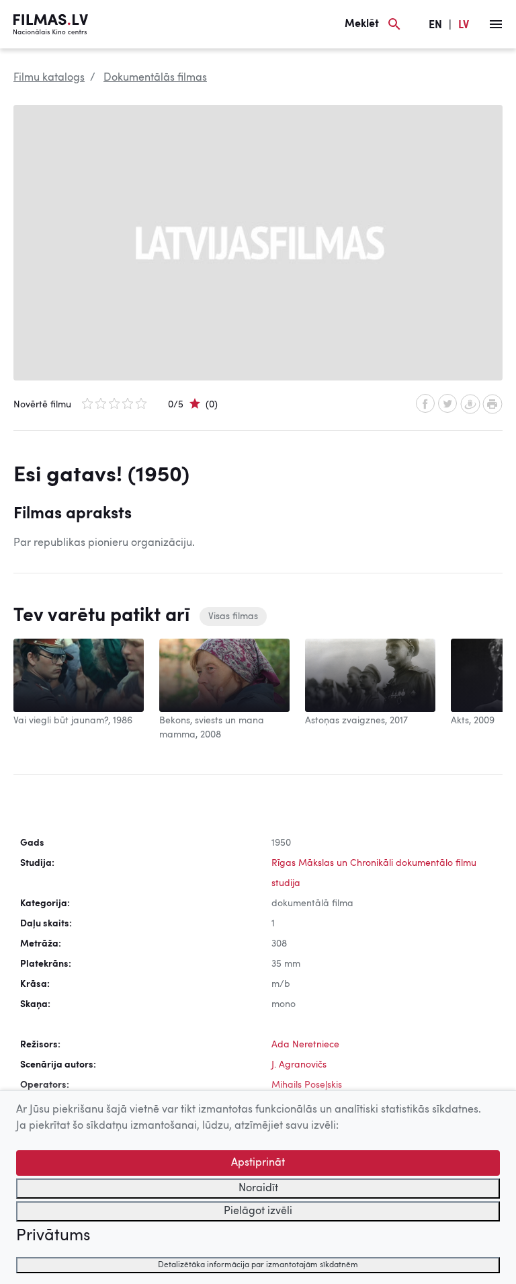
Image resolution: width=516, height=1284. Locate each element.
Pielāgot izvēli (258, 1211)
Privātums (53, 1236)
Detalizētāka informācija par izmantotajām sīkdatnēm (258, 1265)
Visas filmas (233, 616)
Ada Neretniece (305, 1044)
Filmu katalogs (49, 78)
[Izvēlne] (496, 24)
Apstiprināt (258, 1163)
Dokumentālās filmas (155, 78)
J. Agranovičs (299, 1065)
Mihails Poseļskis (306, 1085)
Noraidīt (258, 1188)
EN (435, 25)
